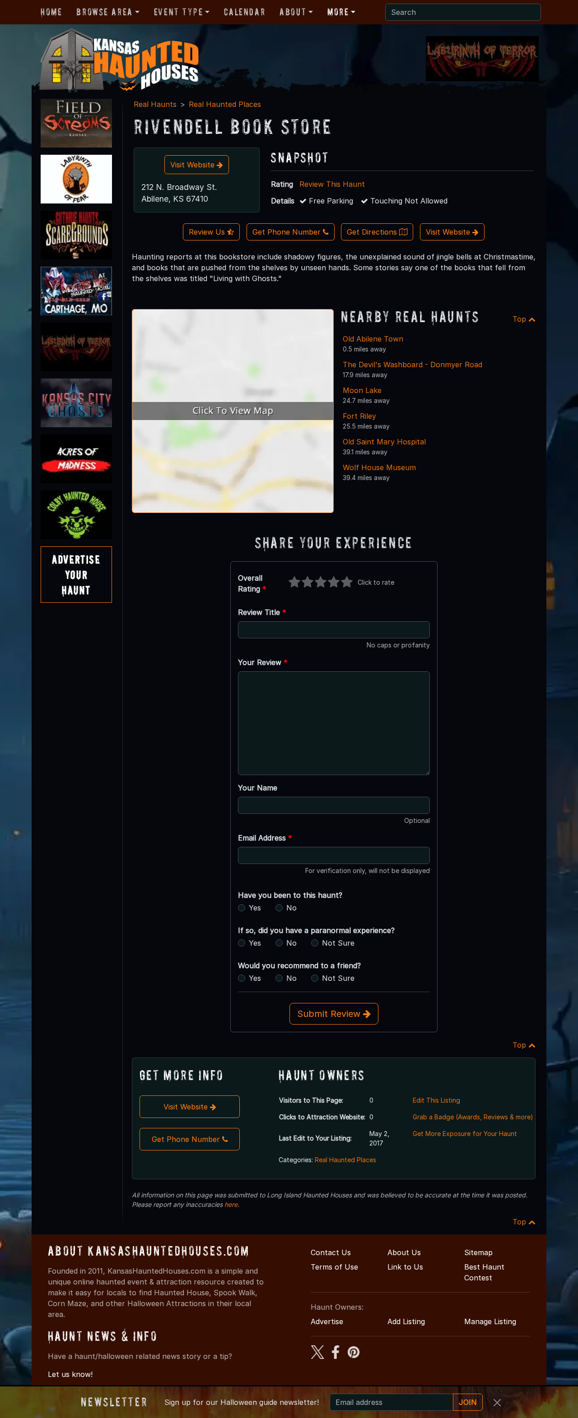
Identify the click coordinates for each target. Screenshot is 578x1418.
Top (520, 318)
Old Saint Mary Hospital (384, 441)
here (231, 1204)
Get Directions (373, 231)
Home (51, 11)
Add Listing (406, 1321)
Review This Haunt (332, 184)
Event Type (178, 11)
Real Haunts (155, 104)
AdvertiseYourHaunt (76, 574)
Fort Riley (359, 415)
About (293, 11)
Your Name (257, 787)
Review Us (208, 231)
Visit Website (193, 164)
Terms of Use (334, 1266)
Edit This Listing (436, 1100)
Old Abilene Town (373, 338)
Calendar (244, 11)
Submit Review (330, 1013)
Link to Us (405, 1266)
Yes (255, 907)
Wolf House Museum (379, 467)
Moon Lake (362, 390)
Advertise (327, 1321)
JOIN (468, 1402)
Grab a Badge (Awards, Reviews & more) (473, 1117)
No (291, 907)
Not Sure (338, 942)
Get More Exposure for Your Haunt (465, 1133)
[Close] (497, 1402)
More (338, 11)
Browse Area (104, 11)
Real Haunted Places (225, 104)
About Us (404, 1252)
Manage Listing (490, 1321)
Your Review (263, 662)
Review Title (262, 612)
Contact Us (331, 1252)
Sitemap (478, 1252)
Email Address (265, 837)
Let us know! (70, 1374)
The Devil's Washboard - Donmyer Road (412, 364)
